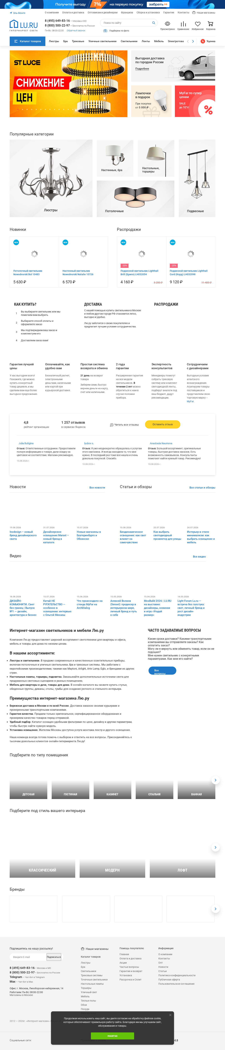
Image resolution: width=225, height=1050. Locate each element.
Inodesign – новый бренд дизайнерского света (23, 606)
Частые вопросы (129, 1037)
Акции (123, 1033)
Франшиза (127, 12)
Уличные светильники (102, 41)
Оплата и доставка (73, 12)
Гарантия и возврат (131, 1042)
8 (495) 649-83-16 (57, 20)
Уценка (211, 41)
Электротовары (178, 41)
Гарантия (168, 12)
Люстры (54, 41)
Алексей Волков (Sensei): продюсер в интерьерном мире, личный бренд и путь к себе (123, 678)
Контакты (183, 12)
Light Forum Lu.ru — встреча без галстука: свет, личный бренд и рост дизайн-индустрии (191, 678)
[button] (17, 109)
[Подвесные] (197, 287)
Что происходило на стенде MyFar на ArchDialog (89, 675)
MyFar (190, 472)
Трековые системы (91, 1046)
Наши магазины (206, 12)
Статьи (162, 1042)
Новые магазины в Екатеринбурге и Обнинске (89, 606)
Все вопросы (160, 742)
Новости (163, 1037)
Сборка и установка (148, 12)
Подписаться (54, 1027)
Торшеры (162, 401)
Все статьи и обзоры (202, 558)
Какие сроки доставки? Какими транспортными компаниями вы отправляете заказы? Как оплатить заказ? (179, 713)
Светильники (129, 41)
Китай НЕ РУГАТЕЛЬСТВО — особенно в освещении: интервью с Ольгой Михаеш (57, 678)
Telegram (16, 1047)
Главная (124, 1025)
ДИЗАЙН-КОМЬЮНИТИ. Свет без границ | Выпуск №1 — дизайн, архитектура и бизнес (23, 678)
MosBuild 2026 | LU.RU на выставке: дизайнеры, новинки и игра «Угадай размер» (157, 678)
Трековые (78, 41)
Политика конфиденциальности (176, 1046)
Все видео (199, 627)
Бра (65, 41)
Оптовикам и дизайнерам (102, 12)
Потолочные (164, 405)
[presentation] (215, 851)
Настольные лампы (168, 396)
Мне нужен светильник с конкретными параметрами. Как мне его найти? (173, 728)
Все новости (97, 558)
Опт (160, 1033)
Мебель (159, 41)
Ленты (146, 41)
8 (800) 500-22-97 (57, 25)
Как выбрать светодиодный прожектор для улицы (167, 606)
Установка (126, 1046)
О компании (52, 12)
